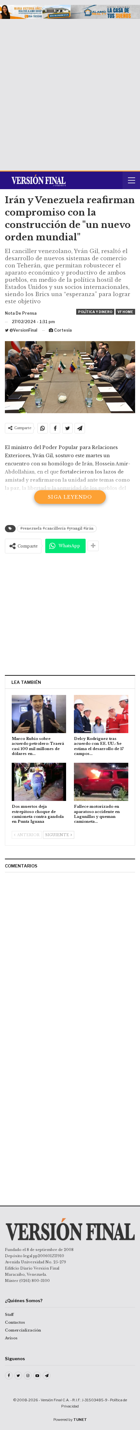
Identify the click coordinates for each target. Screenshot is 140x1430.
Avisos (11, 1338)
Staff (9, 1314)
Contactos (15, 1322)
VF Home (125, 312)
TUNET (80, 1419)
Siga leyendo (70, 497)
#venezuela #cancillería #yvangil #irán (56, 528)
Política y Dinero (95, 312)
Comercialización (23, 1330)
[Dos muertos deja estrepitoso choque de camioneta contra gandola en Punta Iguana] (39, 782)
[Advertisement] (70, 92)
